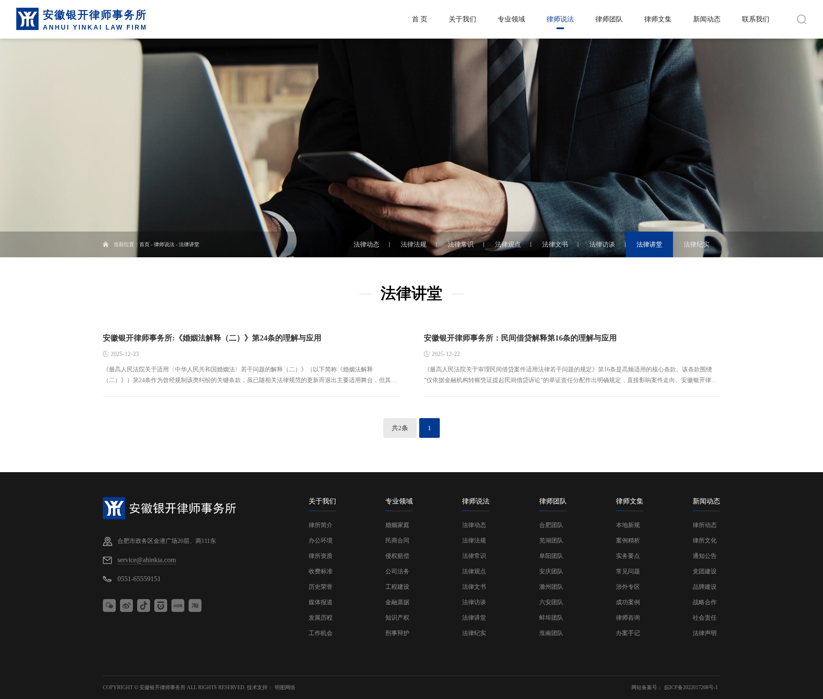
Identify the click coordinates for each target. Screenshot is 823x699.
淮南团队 (551, 633)
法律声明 (705, 633)
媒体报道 (321, 602)
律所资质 (321, 556)
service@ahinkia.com (146, 559)
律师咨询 (628, 618)
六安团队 (551, 602)
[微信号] (109, 605)
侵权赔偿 (397, 556)
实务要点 (628, 556)
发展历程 (321, 618)
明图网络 (285, 687)
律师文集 (629, 501)
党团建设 (705, 571)
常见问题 (628, 571)
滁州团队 (551, 587)
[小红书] (177, 605)
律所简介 (321, 525)
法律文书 (474, 587)
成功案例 (628, 602)
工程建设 (397, 587)
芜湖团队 (551, 540)
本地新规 (628, 525)
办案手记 (628, 633)
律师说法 (164, 244)
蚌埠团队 (551, 618)
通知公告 (705, 556)
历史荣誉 (321, 587)
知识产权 (397, 618)
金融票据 (397, 602)
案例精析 (628, 540)
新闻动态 (706, 501)
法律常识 (474, 556)
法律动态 (474, 525)
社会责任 (705, 618)
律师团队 (553, 501)
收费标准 (321, 571)
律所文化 (705, 540)
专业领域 (399, 501)
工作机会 (321, 633)
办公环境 (321, 540)
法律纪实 (474, 633)
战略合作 (705, 602)
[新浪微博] (126, 605)
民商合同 (397, 540)
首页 (144, 244)
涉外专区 (628, 587)
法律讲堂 (189, 244)
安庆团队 (551, 571)
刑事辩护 (397, 633)
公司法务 (397, 571)
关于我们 (322, 501)
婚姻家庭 (397, 525)
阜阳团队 (551, 556)
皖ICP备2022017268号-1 (691, 687)
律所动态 (705, 525)
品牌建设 (705, 587)
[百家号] (160, 605)
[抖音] (143, 605)
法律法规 (474, 540)
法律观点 (474, 571)
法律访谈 (474, 602)
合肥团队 (551, 525)
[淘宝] (195, 605)
